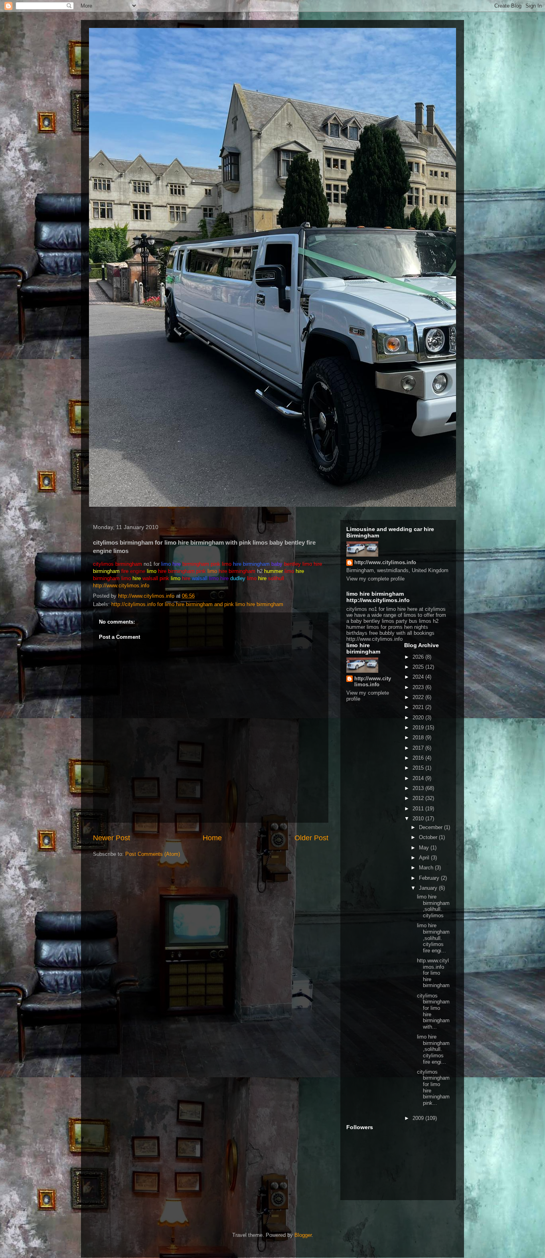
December (431, 827)
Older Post (311, 838)
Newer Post (111, 838)
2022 (419, 697)
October (429, 837)
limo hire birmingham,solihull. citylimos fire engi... (433, 937)
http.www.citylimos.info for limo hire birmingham (433, 973)
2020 (419, 718)
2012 (419, 798)
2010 (419, 819)
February (430, 878)
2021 (419, 707)
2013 (419, 788)
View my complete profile (375, 579)
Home (212, 838)
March (427, 868)
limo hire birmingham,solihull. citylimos (433, 906)
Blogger (303, 1235)
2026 (419, 657)
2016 (419, 758)
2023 (419, 687)
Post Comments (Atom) (152, 854)
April (425, 858)
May (424, 848)
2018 (419, 738)
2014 (419, 778)
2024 (419, 677)
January (429, 888)
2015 (419, 768)
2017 (419, 748)
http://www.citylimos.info (121, 586)
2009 (419, 1118)
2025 (419, 667)
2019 (419, 728)
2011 (419, 809)
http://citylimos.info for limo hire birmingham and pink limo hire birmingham (197, 604)
